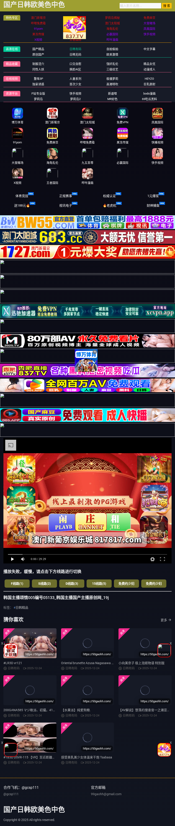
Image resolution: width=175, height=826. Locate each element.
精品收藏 (12, 64)
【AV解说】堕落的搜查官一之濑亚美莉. (146, 710)
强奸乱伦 (112, 64)
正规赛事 (65, 196)
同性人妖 (38, 69)
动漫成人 (149, 69)
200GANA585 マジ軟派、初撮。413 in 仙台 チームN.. (41, 710)
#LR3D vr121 (12, 663)
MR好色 (112, 99)
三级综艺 (112, 69)
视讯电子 (65, 205)
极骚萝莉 (112, 78)
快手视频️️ (75, 93)
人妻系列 (75, 78)
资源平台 (12, 93)
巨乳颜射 (149, 84)
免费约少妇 (126, 583)
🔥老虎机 (109, 205)
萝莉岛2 (75, 99)
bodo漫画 (149, 93)
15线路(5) (99, 583)
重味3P (38, 78)
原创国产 (38, 54)
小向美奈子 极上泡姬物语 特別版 (141, 663)
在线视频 (12, 78)
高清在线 (12, 49)
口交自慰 (75, 64)
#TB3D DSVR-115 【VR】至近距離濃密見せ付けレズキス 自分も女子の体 (55, 757)
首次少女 (75, 84)
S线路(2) (44, 583)
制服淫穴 (38, 64)
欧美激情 (112, 54)
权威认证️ (109, 196)
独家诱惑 (38, 84)
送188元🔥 (22, 205)
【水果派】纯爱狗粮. (76, 710)
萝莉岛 (38, 99)
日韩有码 (75, 49)
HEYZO (149, 78)
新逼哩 (112, 93)
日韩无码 (75, 54)
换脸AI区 (75, 69)
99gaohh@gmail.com (106, 794)
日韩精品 (21, 607)
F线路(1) (17, 583)
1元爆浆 (153, 196)
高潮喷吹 (112, 84)
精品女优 (149, 64)
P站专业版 (38, 93)
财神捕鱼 (153, 205)
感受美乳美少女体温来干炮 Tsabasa (86, 757)
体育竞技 (21, 196)
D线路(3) (72, 583)
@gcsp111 (11, 794)
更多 (164, 620)
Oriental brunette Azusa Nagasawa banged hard (95, 663)
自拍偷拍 (112, 49)
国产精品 (38, 49)
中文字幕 (149, 49)
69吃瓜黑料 (149, 99)
